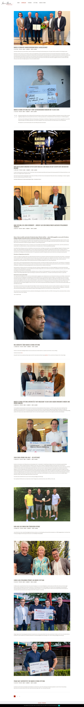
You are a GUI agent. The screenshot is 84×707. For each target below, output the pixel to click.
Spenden (30, 2)
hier (22, 352)
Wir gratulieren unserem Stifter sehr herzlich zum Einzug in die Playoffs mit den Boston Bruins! (41, 167)
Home (18, 2)
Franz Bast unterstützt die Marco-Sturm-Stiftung (29, 681)
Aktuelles (24, 2)
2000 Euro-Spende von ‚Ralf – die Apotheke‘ (27, 457)
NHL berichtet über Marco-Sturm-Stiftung (27, 345)
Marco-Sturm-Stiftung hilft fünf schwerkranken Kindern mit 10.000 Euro (36, 109)
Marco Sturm (42, 2)
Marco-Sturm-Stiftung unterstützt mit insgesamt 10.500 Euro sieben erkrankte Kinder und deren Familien (42, 402)
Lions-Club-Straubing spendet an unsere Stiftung (29, 580)
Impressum (39, 702)
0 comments (28, 49)
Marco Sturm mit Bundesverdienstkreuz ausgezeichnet (31, 47)
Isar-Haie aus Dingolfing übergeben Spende (27, 526)
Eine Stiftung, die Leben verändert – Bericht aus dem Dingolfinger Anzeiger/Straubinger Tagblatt (41, 225)
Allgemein (35, 49)
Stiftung (35, 2)
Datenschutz (44, 702)
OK (59, 705)
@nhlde (46, 355)
